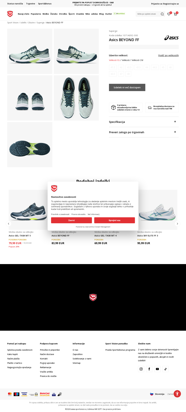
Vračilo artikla (46, 371)
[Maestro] (16, 394)
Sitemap (77, 363)
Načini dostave (47, 354)
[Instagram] (141, 369)
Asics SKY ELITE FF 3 (147, 235)
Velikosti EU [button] (114, 60)
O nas (75, 349)
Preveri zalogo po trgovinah (126, 132)
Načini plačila (13, 358)
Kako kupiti (12, 354)
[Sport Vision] (10, 13)
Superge (40, 22)
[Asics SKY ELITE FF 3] (157, 210)
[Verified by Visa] (54, 394)
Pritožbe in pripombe (50, 349)
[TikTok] (165, 369)
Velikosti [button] (126, 60)
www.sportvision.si (78, 409)
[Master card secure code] (45, 394)
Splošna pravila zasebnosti (19, 349)
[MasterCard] (10, 394)
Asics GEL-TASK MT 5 (20, 235)
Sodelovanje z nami (82, 358)
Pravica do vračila (48, 376)
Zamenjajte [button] (173, 393)
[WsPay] (33, 394)
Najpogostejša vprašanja (19, 367)
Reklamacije (45, 367)
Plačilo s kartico (14, 363)
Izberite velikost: (118, 55)
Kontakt (44, 358)
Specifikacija (117, 122)
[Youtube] (157, 369)
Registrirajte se (171, 3)
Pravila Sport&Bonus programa (120, 349)
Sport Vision (12, 22)
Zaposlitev (78, 354)
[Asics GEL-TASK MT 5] (29, 210)
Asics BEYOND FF (60, 235)
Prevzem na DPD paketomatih (97, 2)
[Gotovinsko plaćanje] (60, 394)
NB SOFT (98, 409)
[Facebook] (149, 369)
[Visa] (24, 394)
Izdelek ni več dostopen (127, 87)
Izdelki (23, 22)
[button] (30, 14)
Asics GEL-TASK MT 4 (105, 235)
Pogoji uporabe (47, 363)
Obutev (31, 22)
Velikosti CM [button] (137, 60)
